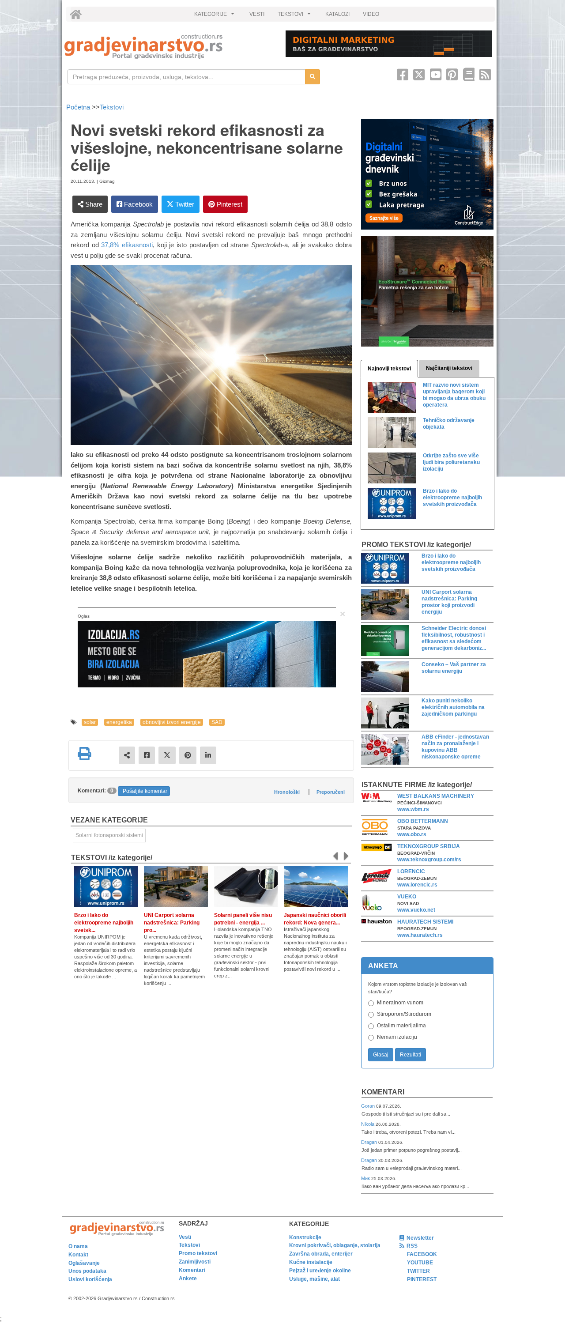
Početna (79, 107)
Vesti (185, 1237)
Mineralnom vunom (400, 1003)
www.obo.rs (411, 834)
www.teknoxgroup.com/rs (429, 859)
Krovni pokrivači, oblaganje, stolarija (334, 1245)
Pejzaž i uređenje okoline (320, 1270)
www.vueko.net (416, 910)
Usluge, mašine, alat (314, 1279)
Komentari (383, 1092)
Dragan (369, 1142)
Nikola (368, 1124)
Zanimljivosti (195, 1262)
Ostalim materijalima (401, 1025)
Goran (368, 1106)
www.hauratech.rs (420, 935)
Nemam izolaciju (397, 1037)
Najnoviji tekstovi (389, 369)
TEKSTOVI (295, 16)
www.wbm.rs (413, 809)
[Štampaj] (84, 754)
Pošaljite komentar (145, 791)
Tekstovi (112, 107)
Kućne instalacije (310, 1262)
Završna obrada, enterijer (321, 1254)
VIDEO (371, 14)
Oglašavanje (84, 1263)
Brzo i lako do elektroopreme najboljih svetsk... (103, 922)
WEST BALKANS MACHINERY (435, 796)
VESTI (256, 14)
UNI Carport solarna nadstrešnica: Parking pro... (172, 922)
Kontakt (78, 1255)
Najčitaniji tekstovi (449, 368)
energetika (119, 722)
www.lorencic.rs (417, 885)
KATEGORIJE (215, 16)
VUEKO (406, 897)
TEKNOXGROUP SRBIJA (428, 846)
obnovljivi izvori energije (172, 722)
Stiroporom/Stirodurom (404, 1014)
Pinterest (228, 204)
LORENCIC (411, 871)
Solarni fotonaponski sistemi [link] (109, 835)
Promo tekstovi (198, 1253)
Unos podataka (87, 1271)
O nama (78, 1246)
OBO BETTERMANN (422, 821)
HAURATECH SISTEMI (425, 922)
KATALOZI (337, 14)
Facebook (137, 204)
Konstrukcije (305, 1237)
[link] (169, 46)
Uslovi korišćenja (90, 1279)
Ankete (188, 1278)
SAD (216, 722)
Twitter (183, 204)
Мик (366, 1178)
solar (90, 722)
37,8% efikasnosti (127, 245)
